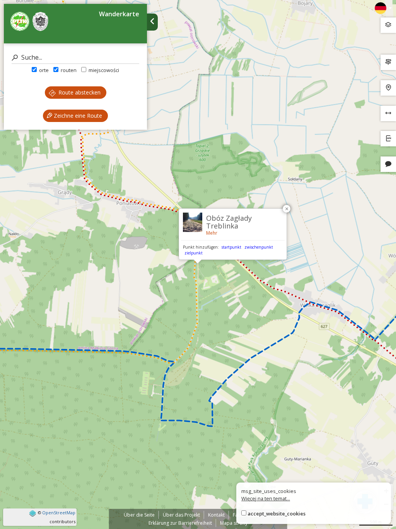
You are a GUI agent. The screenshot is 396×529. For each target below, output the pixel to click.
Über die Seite (139, 515)
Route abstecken (79, 92)
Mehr (211, 233)
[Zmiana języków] (383, 8)
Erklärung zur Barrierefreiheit (180, 523)
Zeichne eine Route (77, 115)
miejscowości (103, 70)
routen (68, 70)
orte (43, 70)
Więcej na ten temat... (265, 498)
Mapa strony (234, 523)
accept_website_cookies (277, 513)
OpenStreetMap (58, 512)
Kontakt (216, 515)
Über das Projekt (181, 515)
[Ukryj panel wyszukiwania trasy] (152, 22)
